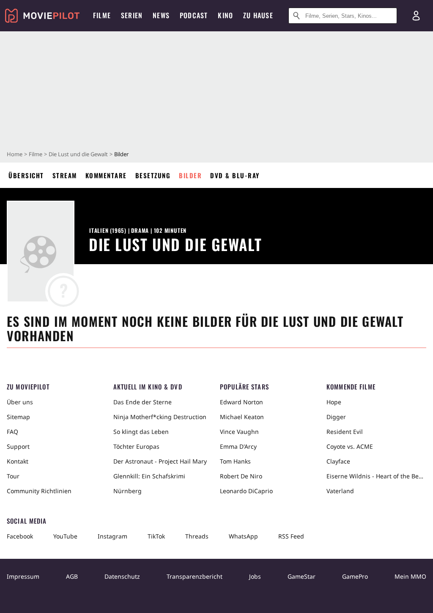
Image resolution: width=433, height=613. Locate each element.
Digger (336, 417)
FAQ (12, 432)
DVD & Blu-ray (235, 175)
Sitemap (18, 417)
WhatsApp (243, 536)
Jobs (255, 576)
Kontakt (17, 461)
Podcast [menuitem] (194, 15)
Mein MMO (410, 576)
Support (18, 446)
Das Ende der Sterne (142, 402)
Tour (13, 476)
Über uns (20, 402)
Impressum (23, 576)
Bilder (190, 175)
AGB (72, 576)
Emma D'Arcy (238, 446)
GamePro (355, 576)
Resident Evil (344, 432)
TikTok (156, 536)
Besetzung (153, 175)
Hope (333, 402)
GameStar (301, 576)
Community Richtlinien (39, 491)
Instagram (112, 536)
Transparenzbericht (194, 576)
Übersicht (26, 175)
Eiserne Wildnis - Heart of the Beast (376, 476)
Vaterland (340, 491)
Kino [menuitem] (225, 15)
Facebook (20, 536)
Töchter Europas (136, 446)
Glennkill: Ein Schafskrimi (149, 476)
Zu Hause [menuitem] (258, 15)
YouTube (65, 536)
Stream (64, 175)
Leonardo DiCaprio (246, 491)
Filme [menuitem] (102, 15)
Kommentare (106, 175)
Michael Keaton (242, 417)
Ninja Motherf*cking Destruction (159, 417)
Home (14, 154)
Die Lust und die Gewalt (78, 154)
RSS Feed (291, 536)
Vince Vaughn (239, 432)
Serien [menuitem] (132, 15)
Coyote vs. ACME (349, 446)
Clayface (338, 461)
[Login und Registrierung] (416, 15)
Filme (35, 154)
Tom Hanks (235, 461)
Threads (196, 536)
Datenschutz (122, 576)
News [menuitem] (161, 15)
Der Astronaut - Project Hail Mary (160, 461)
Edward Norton (241, 402)
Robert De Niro (241, 476)
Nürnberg (127, 491)
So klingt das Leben (141, 432)
